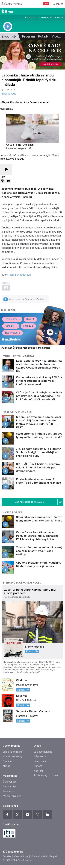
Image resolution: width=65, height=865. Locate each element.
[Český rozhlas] (12, 4)
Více (56, 36)
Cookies (7, 856)
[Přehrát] (6, 169)
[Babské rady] (32, 54)
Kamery (59, 18)
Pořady (43, 36)
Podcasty (8, 791)
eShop (6, 765)
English (53, 856)
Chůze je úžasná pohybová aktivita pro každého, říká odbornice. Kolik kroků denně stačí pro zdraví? (39, 396)
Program (30, 18)
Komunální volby (12, 756)
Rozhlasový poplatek (46, 775)
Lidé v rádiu (40, 761)
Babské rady (9, 93)
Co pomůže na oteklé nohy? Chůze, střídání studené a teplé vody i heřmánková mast (39, 381)
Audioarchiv (45, 18)
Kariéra (38, 765)
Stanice (7, 761)
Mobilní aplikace (12, 796)
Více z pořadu (13, 512)
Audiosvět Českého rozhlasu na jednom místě (26, 348)
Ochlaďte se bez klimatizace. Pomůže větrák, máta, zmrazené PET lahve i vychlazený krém (37, 536)
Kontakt (38, 770)
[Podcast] (3, 181)
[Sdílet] (8, 181)
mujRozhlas (8, 309)
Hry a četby (11, 319)
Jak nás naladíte (43, 751)
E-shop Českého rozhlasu (22, 582)
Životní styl (9, 36)
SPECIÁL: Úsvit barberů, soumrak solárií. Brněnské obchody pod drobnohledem (38, 467)
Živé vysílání (11, 332)
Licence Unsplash (16, 148)
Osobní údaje (21, 856)
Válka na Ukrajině (13, 751)
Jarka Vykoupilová (20, 274)
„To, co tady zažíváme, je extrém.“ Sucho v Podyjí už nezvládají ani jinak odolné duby (39, 452)
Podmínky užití (39, 856)
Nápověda (40, 756)
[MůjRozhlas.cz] (6, 109)
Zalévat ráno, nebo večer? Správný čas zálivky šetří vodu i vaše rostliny (39, 551)
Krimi (29, 319)
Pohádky (9, 325)
